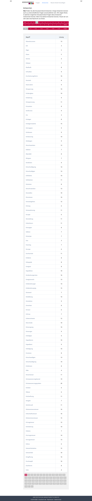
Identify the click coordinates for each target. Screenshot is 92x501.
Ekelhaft (28, 67)
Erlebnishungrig (31, 288)
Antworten (45, 3)
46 (54, 483)
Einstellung (29, 219)
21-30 (47, 28)
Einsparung (29, 89)
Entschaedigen (30, 357)
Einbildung (29, 297)
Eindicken (29, 162)
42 (40, 483)
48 (61, 483)
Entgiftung (29, 457)
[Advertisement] (11, 23)
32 (47, 480)
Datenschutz (57, 499)
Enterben (29, 305)
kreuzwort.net (42, 499)
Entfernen (29, 111)
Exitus (28, 444)
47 (57, 483)
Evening (28, 245)
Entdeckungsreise (31, 275)
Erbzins (28, 431)
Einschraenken (30, 188)
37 (64, 480)
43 (43, 483)
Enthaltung (29, 426)
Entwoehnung (30, 210)
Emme (28, 59)
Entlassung (29, 136)
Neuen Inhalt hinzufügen (58, 3)
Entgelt (28, 401)
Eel (27, 46)
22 (54, 477)
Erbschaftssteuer (31, 414)
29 (36, 480)
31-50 (53, 28)
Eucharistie (29, 253)
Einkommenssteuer (32, 409)
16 (33, 477)
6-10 (36, 28)
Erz (27, 115)
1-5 (30, 28)
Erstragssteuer (30, 435)
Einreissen (29, 197)
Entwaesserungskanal (33, 379)
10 (53, 474)
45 (50, 483)
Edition (28, 232)
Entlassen (29, 132)
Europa (28, 249)
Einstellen (29, 193)
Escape (28, 214)
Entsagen (29, 227)
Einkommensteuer (32, 418)
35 (57, 480)
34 (54, 480)
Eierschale (29, 323)
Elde (27, 370)
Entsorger (29, 331)
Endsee (28, 388)
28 (33, 480)
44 (47, 483)
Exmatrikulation (31, 448)
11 (56, 474)
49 (64, 483)
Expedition (29, 271)
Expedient (29, 344)
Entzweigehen (30, 201)
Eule (27, 470)
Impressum (50, 499)
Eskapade (29, 262)
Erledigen (29, 336)
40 (33, 483)
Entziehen (29, 301)
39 (29, 483)
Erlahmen (29, 366)
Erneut (28, 310)
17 (36, 477)
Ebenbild (28, 154)
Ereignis (28, 266)
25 (64, 477)
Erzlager (28, 119)
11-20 (41, 28)
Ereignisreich (30, 279)
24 (61, 477)
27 (29, 480)
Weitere (65, 24)
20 (47, 477)
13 (63, 474)
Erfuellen (29, 72)
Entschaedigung (31, 362)
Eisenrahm (29, 85)
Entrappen (29, 128)
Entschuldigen (30, 171)
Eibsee (28, 392)
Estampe (28, 236)
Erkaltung (29, 98)
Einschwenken (30, 145)
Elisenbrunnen (30, 41)
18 (40, 477)
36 (61, 480)
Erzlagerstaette (31, 124)
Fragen (38, 3)
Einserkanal (29, 375)
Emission (29, 184)
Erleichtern (29, 223)
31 (43, 480)
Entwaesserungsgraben (33, 383)
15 (29, 477)
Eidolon (28, 149)
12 (60, 474)
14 (26, 477)
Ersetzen (28, 353)
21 (50, 477)
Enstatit (28, 80)
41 (36, 483)
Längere (65, 28)
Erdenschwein (30, 318)
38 (26, 483)
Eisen (27, 54)
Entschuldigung (31, 167)
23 (57, 477)
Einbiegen (29, 141)
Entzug (28, 206)
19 (43, 477)
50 (26, 486)
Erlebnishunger (31, 284)
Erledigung (29, 349)
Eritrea (28, 314)
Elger (27, 50)
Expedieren (29, 340)
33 (50, 480)
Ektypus (28, 158)
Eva (27, 240)
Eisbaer (28, 63)
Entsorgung (29, 327)
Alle (25, 22)
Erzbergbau (29, 93)
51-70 (59, 28)
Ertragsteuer (30, 422)
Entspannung (30, 102)
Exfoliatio (29, 175)
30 (40, 480)
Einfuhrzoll (29, 405)
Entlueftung (30, 396)
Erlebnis (28, 258)
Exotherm (29, 465)
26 (26, 480)
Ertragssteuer (30, 439)
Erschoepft (29, 461)
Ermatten (29, 106)
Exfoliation (29, 180)
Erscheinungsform (32, 76)
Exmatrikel (29, 452)
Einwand (28, 292)
